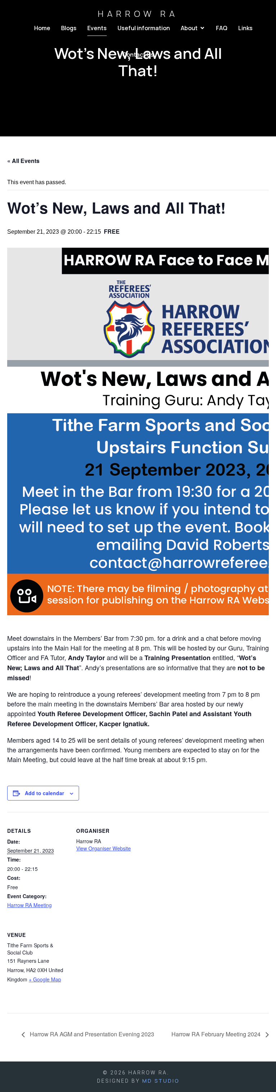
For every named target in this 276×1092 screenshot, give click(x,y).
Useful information (144, 28)
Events (97, 28)
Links (245, 28)
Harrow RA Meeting (29, 905)
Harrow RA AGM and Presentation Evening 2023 (91, 1034)
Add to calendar (44, 793)
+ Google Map (45, 979)
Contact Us (138, 55)
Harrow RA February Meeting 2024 (216, 1034)
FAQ (221, 28)
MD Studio (160, 1080)
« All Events (23, 161)
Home (42, 28)
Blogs (69, 28)
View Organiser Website (103, 848)
